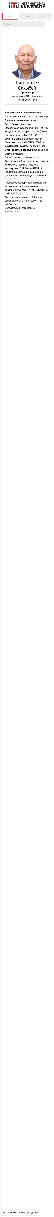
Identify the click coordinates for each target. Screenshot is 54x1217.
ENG (27, 16)
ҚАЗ (43, 16)
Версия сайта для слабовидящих (20, 1212)
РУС (10, 16)
